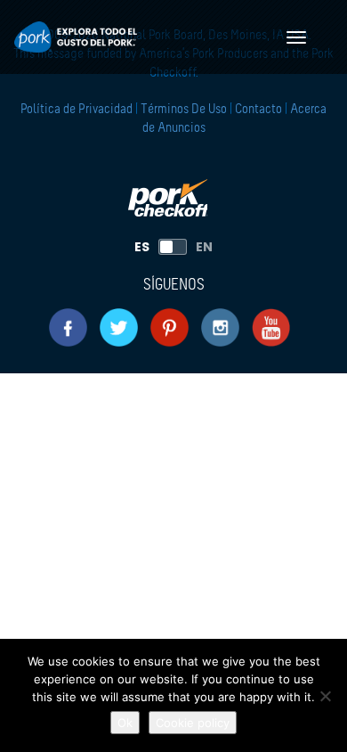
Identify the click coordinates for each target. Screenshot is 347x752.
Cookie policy (193, 722)
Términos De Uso (184, 109)
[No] (325, 696)
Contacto (258, 109)
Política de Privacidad (77, 109)
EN (204, 247)
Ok (125, 722)
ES (141, 247)
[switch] (172, 247)
